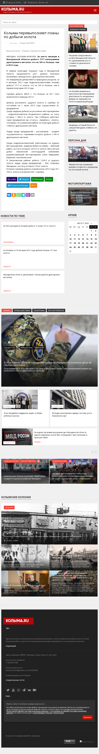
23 (96, 243)
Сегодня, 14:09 (57, 406)
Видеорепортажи (11, 461)
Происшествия (26, 348)
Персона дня (77, 140)
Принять (87, 717)
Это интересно (56, 310)
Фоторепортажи (79, 183)
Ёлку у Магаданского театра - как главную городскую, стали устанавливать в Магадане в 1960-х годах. (24, 566)
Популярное (76, 26)
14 (87, 239)
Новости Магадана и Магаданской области (17, 12)
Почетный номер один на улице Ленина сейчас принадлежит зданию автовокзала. (43, 536)
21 (87, 243)
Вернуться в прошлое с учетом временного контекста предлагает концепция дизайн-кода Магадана (82, 197)
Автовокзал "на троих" (18, 532)
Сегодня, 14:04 (9, 443)
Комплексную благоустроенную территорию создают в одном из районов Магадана (25, 477)
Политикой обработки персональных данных (27, 711)
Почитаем (9, 507)
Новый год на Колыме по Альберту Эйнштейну (68, 556)
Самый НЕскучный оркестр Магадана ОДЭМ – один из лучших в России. (24, 592)
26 (79, 247)
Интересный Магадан (19, 185)
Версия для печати (13, 51)
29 (91, 247)
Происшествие (22, 310)
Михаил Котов (78, 158)
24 (70, 247)
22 (91, 243)
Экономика (13, 43)
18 (75, 243)
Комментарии (78, 29)
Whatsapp (38, 179)
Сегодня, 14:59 (9, 406)
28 (87, 247)
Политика (39, 310)
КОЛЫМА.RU (12, 9)
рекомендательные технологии (49, 713)
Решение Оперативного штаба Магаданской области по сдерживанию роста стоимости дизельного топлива (82, 60)
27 (83, 247)
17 (70, 243)
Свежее (7, 310)
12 (79, 239)
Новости (7, 267)
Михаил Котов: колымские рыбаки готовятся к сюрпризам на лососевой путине (83, 167)
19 (79, 243)
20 (83, 243)
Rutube (49, 179)
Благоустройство (28, 461)
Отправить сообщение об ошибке (34, 51)
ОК (34, 185)
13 (83, 239)
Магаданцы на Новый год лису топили (22, 561)
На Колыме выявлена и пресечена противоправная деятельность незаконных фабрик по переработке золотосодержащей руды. (81, 96)
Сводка (37, 442)
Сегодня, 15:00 (9, 348)
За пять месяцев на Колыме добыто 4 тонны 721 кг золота (29, 226)
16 (96, 239)
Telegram (25, 179)
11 (75, 239)
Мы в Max (12, 179)
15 (91, 239)
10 (70, 239)
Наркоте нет (40, 348)
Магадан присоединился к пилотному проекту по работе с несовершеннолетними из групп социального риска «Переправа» (72, 476)
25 (75, 247)
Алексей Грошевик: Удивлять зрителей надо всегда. (25, 586)
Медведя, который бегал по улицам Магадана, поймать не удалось (83, 127)
